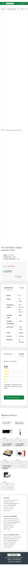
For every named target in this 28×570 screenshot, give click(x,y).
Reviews (22, 288)
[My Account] (23, 3)
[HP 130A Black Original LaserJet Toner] (14, 187)
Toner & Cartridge (11, 9)
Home (2, 9)
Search (19, 3)
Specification (8, 288)
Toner (21, 9)
